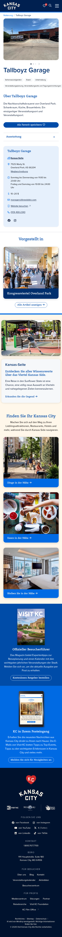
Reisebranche (19, 904)
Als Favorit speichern (29, 125)
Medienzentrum (19, 898)
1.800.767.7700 (31, 845)
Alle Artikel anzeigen (29, 305)
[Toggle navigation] (57, 6)
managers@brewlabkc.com (23, 199)
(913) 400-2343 (18, 212)
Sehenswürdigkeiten (13, 79)
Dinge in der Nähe (18, 483)
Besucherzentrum (30, 885)
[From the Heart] (31, 779)
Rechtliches (20, 918)
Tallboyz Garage (23, 15)
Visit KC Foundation (39, 904)
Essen (28, 79)
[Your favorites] (44, 6)
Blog (31, 874)
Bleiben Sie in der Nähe (21, 593)
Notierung (8, 15)
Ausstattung (13, 137)
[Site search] (50, 6)
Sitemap (30, 918)
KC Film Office (29, 909)
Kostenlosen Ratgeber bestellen (31, 678)
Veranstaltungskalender (24, 880)
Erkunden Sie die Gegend (20, 397)
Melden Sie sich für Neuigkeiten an (31, 760)
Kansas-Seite (17, 158)
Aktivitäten (44, 880)
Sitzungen (34, 898)
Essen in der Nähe (17, 538)
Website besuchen (19, 206)
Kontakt (40, 874)
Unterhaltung (40, 79)
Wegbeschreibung (19, 171)
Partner (46, 898)
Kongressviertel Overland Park (29, 293)
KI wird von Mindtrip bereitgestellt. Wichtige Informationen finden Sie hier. (31, 923)
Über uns (21, 874)
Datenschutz (41, 918)
